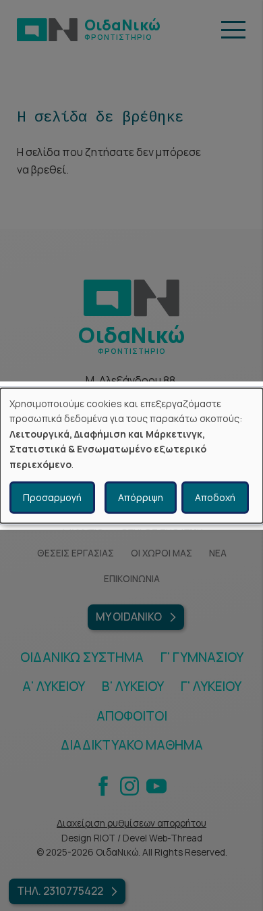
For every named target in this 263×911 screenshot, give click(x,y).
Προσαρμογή (52, 497)
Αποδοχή (215, 497)
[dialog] (131, 455)
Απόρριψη (140, 497)
